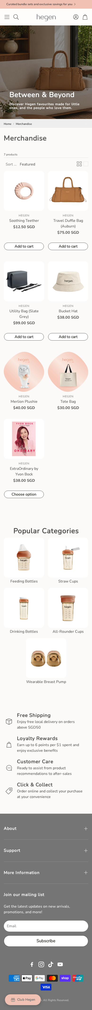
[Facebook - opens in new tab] (32, 964)
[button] (7, 17)
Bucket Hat (68, 311)
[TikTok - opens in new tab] (51, 964)
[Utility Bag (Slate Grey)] (24, 281)
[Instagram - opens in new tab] (41, 964)
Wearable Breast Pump (46, 681)
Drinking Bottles (24, 631)
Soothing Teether (24, 220)
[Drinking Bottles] (24, 608)
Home (7, 124)
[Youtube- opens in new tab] (60, 964)
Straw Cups (68, 581)
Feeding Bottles (24, 581)
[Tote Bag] (68, 372)
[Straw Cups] (68, 558)
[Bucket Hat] (68, 281)
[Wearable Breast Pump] (46, 658)
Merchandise (24, 124)
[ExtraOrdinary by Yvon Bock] (24, 439)
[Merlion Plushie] (24, 372)
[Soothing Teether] (24, 191)
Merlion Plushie (24, 401)
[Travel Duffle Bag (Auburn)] (68, 191)
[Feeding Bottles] (24, 558)
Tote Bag (68, 401)
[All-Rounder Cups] (68, 608)
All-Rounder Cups (68, 631)
